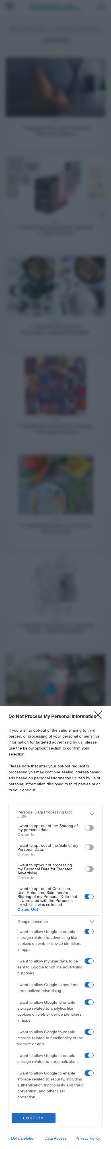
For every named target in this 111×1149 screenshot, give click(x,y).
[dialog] (55, 927)
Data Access (55, 1138)
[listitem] (55, 814)
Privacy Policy (87, 1138)
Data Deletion (23, 1138)
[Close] (99, 716)
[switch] (89, 828)
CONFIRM (33, 1118)
